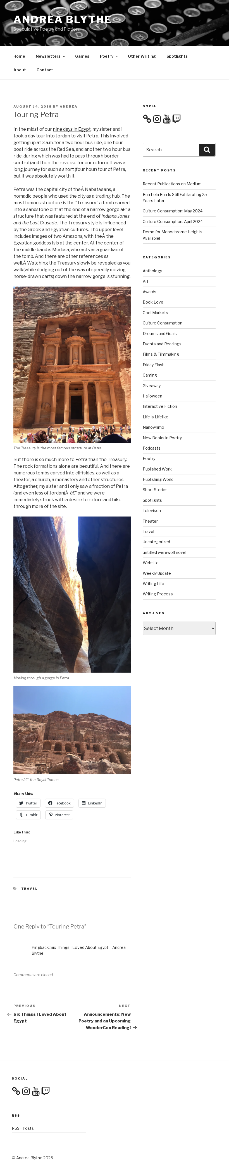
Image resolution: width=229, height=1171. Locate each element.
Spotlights (177, 56)
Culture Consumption (162, 323)
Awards (149, 291)
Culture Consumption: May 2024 (172, 210)
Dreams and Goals (160, 333)
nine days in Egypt (72, 129)
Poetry (106, 56)
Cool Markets (155, 312)
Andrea (69, 106)
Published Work (157, 469)
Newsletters (48, 56)
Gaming (150, 375)
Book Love (153, 302)
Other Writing (142, 56)
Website (151, 562)
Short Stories (155, 489)
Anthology (152, 270)
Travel (29, 889)
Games (82, 56)
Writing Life (153, 583)
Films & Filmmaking (161, 354)
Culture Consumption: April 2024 (173, 221)
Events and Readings (162, 343)
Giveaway (152, 385)
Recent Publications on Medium (172, 183)
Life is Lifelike (155, 416)
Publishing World (158, 479)
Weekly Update (157, 573)
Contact (45, 69)
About (19, 69)
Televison (152, 510)
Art (146, 281)
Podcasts (152, 448)
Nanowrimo (153, 427)
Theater (150, 521)
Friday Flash (153, 364)
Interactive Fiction (160, 406)
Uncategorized (156, 541)
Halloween (152, 396)
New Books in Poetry (162, 437)
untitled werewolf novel (164, 552)
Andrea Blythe (62, 19)
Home (19, 56)
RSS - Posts (23, 1128)
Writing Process (158, 593)
